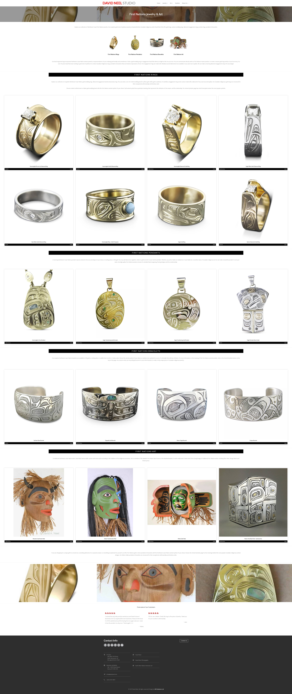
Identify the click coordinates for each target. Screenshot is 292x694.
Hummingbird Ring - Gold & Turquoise (110, 242)
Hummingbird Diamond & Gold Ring (181, 166)
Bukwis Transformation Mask (110, 538)
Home (158, 3)
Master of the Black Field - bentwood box (253, 538)
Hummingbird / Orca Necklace (38, 340)
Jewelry (165, 3)
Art (171, 3)
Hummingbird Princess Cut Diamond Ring (39, 166)
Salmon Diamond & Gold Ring (253, 242)
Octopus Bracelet (253, 440)
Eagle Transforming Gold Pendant (110, 340)
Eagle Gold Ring (181, 242)
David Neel (119, 3)
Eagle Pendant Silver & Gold (253, 340)
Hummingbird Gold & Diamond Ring (110, 166)
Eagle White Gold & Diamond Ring (253, 166)
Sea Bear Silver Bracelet (39, 440)
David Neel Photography (141, 660)
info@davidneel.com (112, 674)
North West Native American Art (143, 665)
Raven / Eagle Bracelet (182, 440)
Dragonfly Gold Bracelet (110, 440)
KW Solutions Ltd (159, 689)
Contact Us (184, 640)
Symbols (177, 3)
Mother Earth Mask (182, 538)
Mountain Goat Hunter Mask (39, 538)
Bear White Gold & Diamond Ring (39, 242)
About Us (184, 3)
